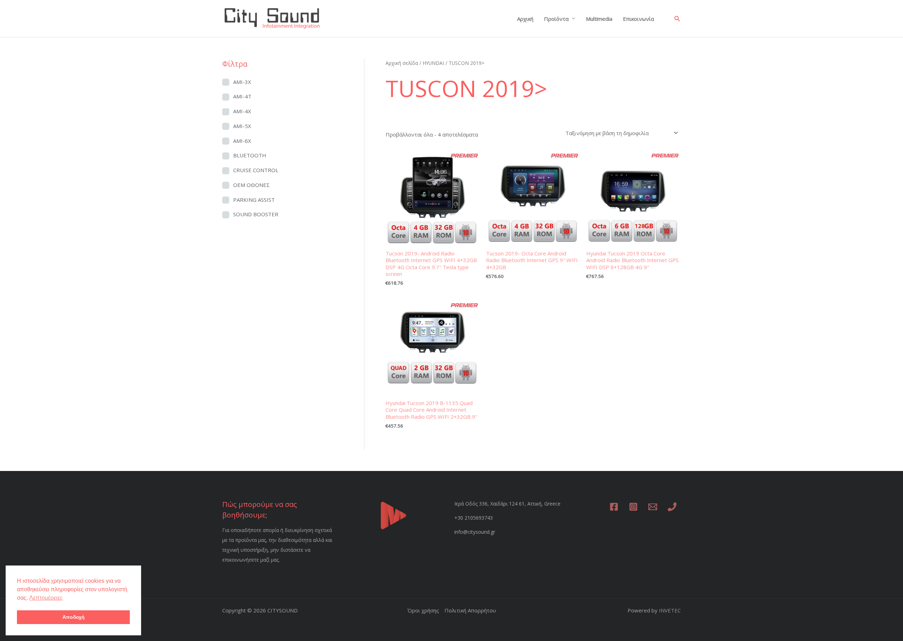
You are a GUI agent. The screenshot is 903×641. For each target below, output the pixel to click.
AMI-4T (242, 96)
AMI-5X (242, 125)
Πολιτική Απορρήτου (470, 610)
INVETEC (670, 610)
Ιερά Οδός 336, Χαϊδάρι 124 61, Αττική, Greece (507, 503)
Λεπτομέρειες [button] (46, 598)
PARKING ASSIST (254, 199)
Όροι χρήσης (423, 610)
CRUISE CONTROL (255, 170)
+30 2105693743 (473, 517)
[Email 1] (652, 506)
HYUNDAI (433, 63)
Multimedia (599, 18)
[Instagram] (633, 506)
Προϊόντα (556, 18)
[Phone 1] (672, 506)
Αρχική (525, 18)
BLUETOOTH (249, 155)
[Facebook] (614, 506)
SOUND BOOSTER (255, 214)
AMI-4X (242, 111)
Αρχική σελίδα (402, 63)
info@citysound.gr (474, 531)
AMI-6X (242, 140)
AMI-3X (242, 81)
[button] (677, 18)
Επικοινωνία (638, 18)
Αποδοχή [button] (73, 617)
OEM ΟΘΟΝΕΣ (251, 184)
